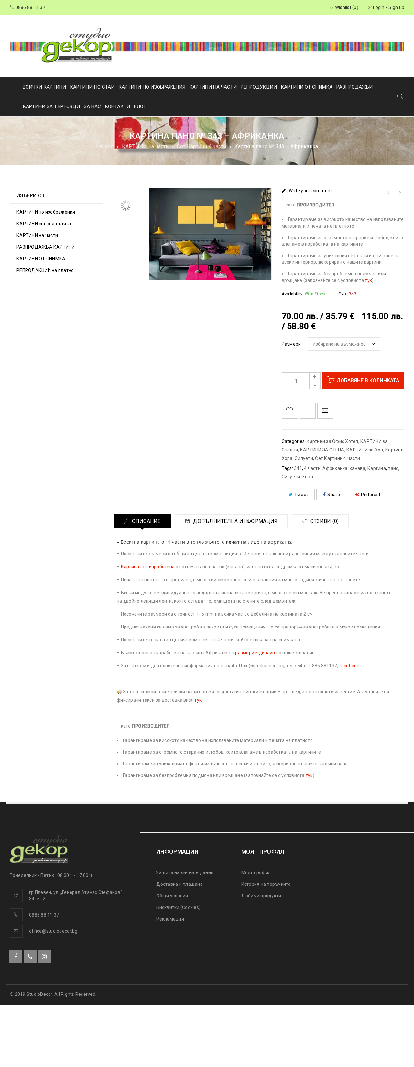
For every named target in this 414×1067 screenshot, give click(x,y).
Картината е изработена (148, 566)
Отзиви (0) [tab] (324, 521)
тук (368, 280)
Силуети (291, 476)
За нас (92, 106)
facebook (349, 665)
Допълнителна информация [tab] (235, 521)
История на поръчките (266, 884)
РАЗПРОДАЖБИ (354, 87)
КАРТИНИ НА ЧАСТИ (213, 87)
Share (333, 494)
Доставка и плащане (179, 884)
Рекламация (170, 919)
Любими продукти (261, 895)
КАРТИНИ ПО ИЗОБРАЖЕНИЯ (151, 87)
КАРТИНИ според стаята (43, 223)
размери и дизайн (255, 652)
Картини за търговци (51, 106)
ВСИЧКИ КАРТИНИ (44, 87)
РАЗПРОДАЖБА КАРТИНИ (45, 247)
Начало (105, 146)
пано (393, 468)
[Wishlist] (290, 411)
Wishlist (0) (346, 7)
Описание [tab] (145, 521)
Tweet (301, 494)
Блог (140, 106)
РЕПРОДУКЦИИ (259, 87)
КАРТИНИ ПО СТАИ (92, 87)
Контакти (117, 106)
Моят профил (256, 872)
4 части (312, 468)
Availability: (293, 293)
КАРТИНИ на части (145, 146)
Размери (291, 344)
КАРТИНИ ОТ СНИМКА (306, 87)
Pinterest (370, 494)
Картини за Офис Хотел (332, 441)
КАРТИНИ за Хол (364, 449)
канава (357, 468)
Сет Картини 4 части (201, 146)
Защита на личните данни (184, 872)
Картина (376, 468)
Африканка (334, 468)
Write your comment (310, 190)
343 (298, 468)
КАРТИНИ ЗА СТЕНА (322, 449)
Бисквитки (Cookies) (178, 907)
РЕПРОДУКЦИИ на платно (45, 270)
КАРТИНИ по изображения (45, 212)
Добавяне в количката (367, 380)
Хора (307, 476)
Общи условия (172, 895)
